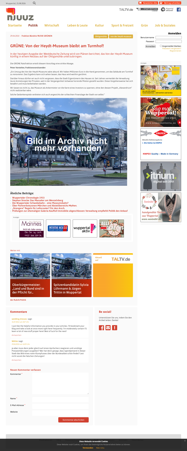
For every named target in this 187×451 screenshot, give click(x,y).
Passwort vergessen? (171, 48)
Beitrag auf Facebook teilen (101, 327)
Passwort (150, 41)
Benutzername (147, 37)
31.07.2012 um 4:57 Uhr (20, 322)
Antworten (16, 335)
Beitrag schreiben (172, 3)
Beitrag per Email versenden (108, 327)
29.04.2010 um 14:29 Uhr (21, 344)
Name (13, 398)
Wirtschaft (51, 25)
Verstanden (88, 448)
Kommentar (16, 374)
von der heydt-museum (120, 36)
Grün (144, 25)
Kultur (99, 25)
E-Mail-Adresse (17, 405)
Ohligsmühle (101, 36)
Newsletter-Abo (150, 3)
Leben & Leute (77, 25)
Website (14, 412)
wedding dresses (19, 319)
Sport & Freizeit (122, 25)
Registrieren (175, 51)
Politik (33, 25)
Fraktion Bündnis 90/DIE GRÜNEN (37, 36)
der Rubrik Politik (18, 300)
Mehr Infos (100, 448)
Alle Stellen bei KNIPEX (152, 143)
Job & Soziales (165, 25)
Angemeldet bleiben (171, 46)
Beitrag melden (114, 327)
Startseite (15, 25)
